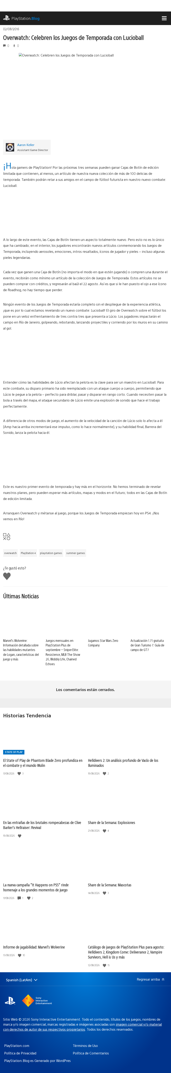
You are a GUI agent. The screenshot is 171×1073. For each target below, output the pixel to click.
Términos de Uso (85, 1045)
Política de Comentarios (91, 1053)
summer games (75, 553)
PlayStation (25, 18)
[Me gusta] (20, 774)
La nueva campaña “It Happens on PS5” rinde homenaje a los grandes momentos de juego (36, 887)
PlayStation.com (16, 1045)
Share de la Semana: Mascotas (109, 884)
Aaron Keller (25, 145)
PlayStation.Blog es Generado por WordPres (37, 1060)
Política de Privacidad (20, 1053)
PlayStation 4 (28, 553)
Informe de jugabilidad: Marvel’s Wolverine (34, 947)
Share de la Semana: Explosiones (111, 822)
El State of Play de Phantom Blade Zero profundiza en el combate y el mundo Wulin (42, 763)
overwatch (10, 553)
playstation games (51, 553)
